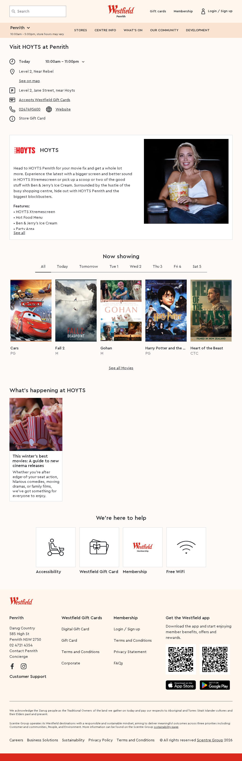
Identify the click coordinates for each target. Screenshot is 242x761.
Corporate (70, 663)
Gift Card (69, 640)
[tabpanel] (121, 323)
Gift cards (158, 11)
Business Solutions (42, 740)
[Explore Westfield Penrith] (121, 11)
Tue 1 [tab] (113, 266)
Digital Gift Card (75, 629)
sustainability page (166, 726)
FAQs (118, 663)
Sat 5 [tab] (197, 266)
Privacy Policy (100, 740)
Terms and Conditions (80, 652)
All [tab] (43, 266)
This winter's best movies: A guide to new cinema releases (36, 461)
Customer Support (27, 676)
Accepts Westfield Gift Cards (44, 100)
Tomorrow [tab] (88, 266)
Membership (183, 11)
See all (19, 233)
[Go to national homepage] (21, 600)
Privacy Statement (130, 652)
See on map (29, 81)
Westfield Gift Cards (81, 618)
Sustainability (73, 740)
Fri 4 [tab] (177, 266)
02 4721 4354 (21, 645)
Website (63, 109)
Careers (16, 740)
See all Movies (121, 368)
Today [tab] (62, 266)
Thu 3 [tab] (157, 266)
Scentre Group (210, 740)
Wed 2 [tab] (135, 266)
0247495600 (29, 109)
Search (23, 11)
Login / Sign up (127, 629)
